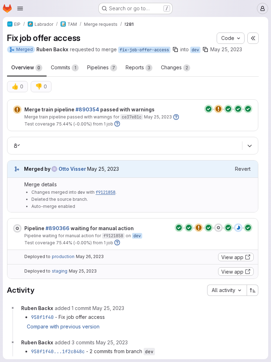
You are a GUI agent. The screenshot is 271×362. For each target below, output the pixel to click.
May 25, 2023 (226, 49)
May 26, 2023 (90, 256)
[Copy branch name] (175, 49)
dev (195, 50)
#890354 (87, 109)
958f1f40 (42, 317)
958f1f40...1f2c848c (58, 351)
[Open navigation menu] (20, 8)
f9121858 (105, 192)
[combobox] (227, 290)
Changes (174, 67)
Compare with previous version (63, 326)
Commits (63, 67)
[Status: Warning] (17, 109)
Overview (25, 67)
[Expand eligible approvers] (249, 145)
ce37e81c (131, 117)
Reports (138, 67)
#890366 (58, 228)
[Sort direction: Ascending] (252, 290)
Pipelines (101, 67)
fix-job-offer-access (144, 50)
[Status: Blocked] (17, 228)
